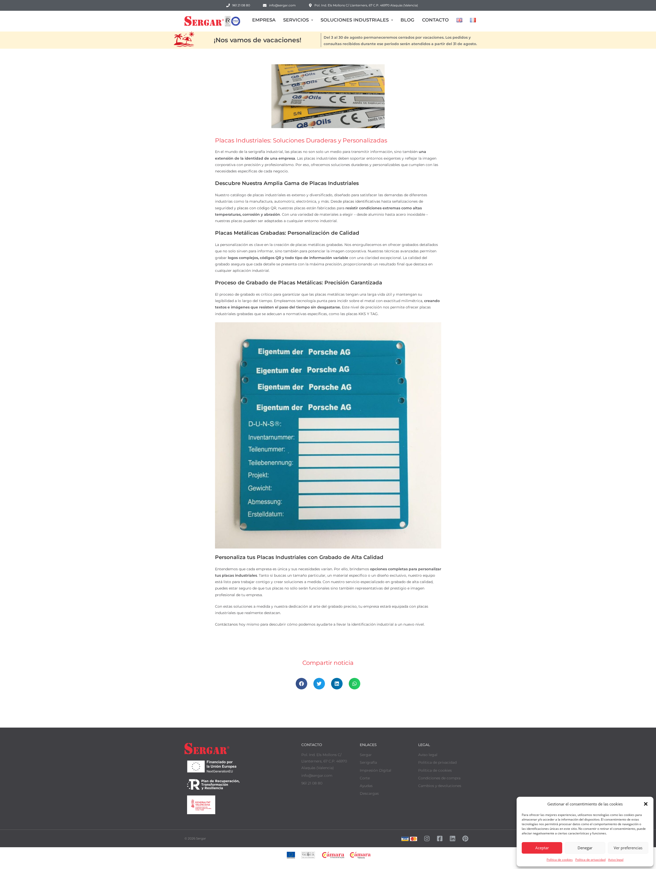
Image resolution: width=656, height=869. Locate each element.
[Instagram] (427, 838)
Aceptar (542, 847)
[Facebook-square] (440, 838)
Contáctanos (226, 624)
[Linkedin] (452, 838)
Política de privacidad (590, 859)
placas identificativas (361, 201)
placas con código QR (256, 208)
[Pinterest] (465, 838)
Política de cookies (560, 859)
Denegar (585, 847)
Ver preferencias (628, 847)
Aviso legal (615, 859)
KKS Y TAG (368, 314)
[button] (645, 803)
